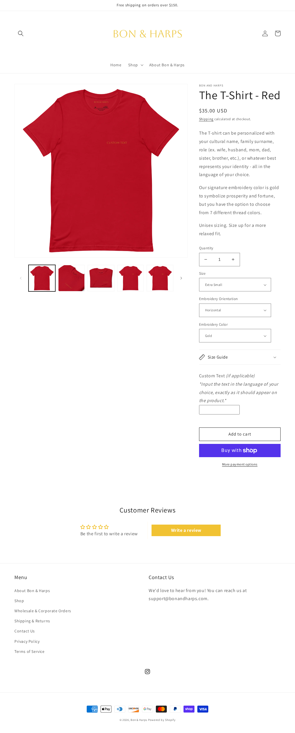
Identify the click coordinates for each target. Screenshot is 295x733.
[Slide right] (181, 278)
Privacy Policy (26, 641)
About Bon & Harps (32, 590)
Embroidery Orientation (218, 298)
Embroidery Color (213, 324)
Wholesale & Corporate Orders (42, 610)
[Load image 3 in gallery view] (101, 278)
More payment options (240, 464)
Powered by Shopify (162, 720)
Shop (19, 600)
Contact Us (24, 631)
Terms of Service (29, 651)
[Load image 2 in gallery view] (71, 278)
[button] (20, 33)
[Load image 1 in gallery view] (42, 278)
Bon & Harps (139, 720)
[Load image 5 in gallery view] (160, 278)
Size (202, 273)
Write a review (186, 530)
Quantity (206, 248)
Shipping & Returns (32, 620)
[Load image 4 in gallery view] (130, 278)
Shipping (206, 119)
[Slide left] (20, 278)
